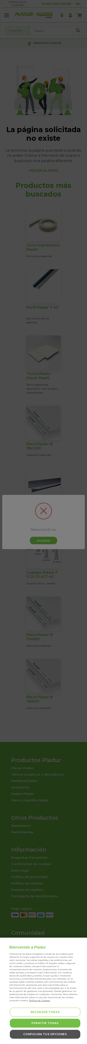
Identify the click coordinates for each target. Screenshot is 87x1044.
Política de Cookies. (39, 1000)
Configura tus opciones (45, 1034)
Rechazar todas (45, 1012)
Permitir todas (44, 1023)
